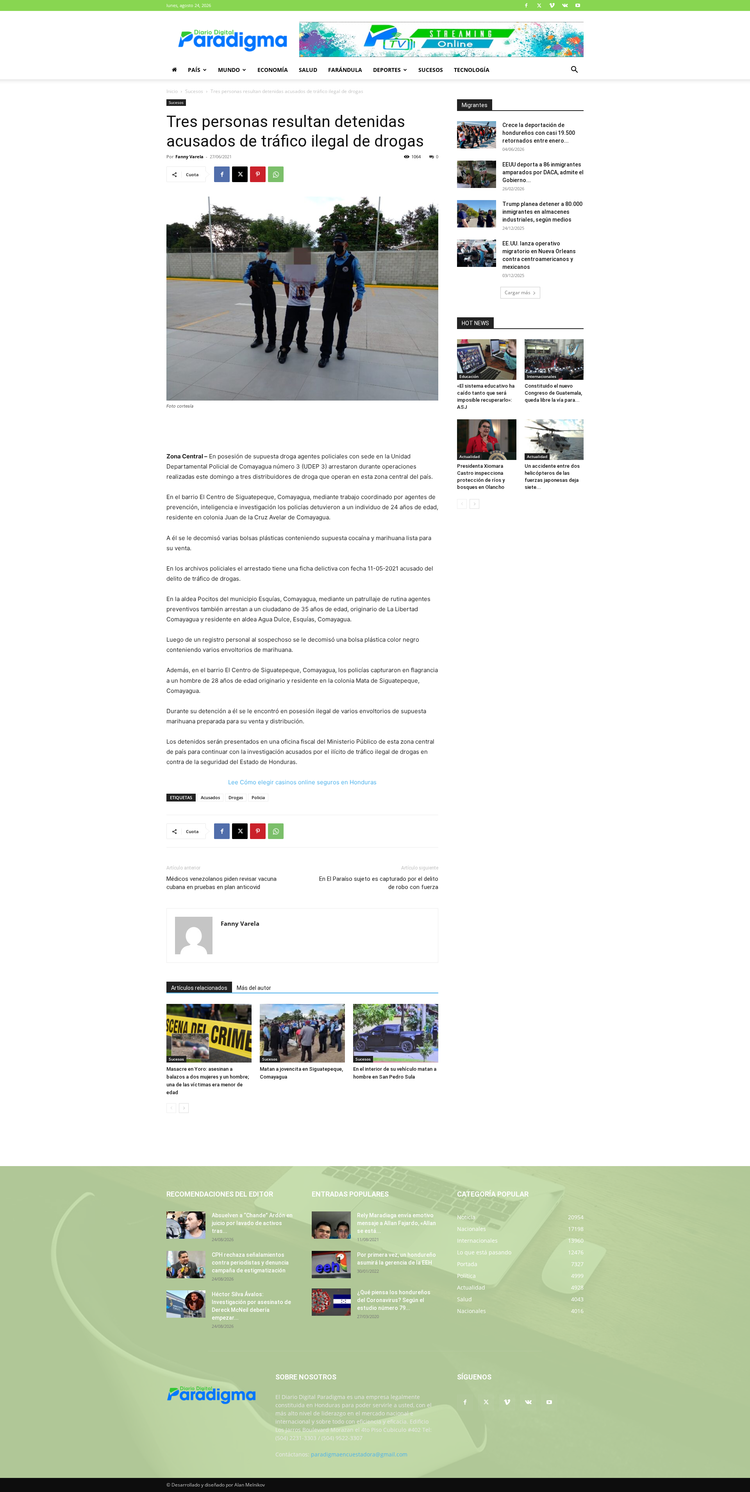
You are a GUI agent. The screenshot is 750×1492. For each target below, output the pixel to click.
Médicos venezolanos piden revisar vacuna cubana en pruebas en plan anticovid (221, 883)
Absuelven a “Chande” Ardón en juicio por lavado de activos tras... (252, 1223)
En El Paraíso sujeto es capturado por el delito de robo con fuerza (378, 883)
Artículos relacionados (199, 988)
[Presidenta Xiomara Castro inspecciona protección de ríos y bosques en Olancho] (486, 439)
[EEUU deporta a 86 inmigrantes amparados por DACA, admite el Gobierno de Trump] (476, 174)
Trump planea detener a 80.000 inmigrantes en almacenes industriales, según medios (542, 212)
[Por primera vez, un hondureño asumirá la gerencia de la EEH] (331, 1264)
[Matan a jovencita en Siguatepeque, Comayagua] (302, 1033)
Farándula (345, 69)
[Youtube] (578, 5)
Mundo (229, 69)
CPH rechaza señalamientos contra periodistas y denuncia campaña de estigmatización (250, 1263)
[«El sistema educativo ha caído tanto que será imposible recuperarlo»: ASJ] (486, 359)
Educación (469, 376)
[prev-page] (171, 1108)
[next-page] (184, 1108)
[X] (539, 5)
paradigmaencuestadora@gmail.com (359, 1454)
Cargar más (517, 292)
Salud (308, 69)
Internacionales (541, 376)
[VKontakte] (565, 5)
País (194, 69)
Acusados (210, 797)
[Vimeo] (552, 5)
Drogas (236, 797)
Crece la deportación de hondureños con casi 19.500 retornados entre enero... (538, 133)
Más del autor (254, 988)
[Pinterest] (258, 174)
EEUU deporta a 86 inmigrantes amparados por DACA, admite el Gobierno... (543, 172)
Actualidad (469, 456)
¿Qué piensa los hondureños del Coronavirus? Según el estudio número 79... (393, 1300)
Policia (258, 797)
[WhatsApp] (276, 174)
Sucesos (430, 69)
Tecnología (471, 69)
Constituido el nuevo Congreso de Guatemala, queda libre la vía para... (553, 393)
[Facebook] (526, 5)
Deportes (387, 69)
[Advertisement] (302, 431)
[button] (574, 70)
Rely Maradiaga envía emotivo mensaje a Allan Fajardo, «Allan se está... (396, 1223)
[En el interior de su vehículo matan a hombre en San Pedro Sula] (395, 1033)
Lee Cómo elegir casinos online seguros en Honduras (302, 782)
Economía (272, 69)
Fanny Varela (189, 156)
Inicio (172, 91)
